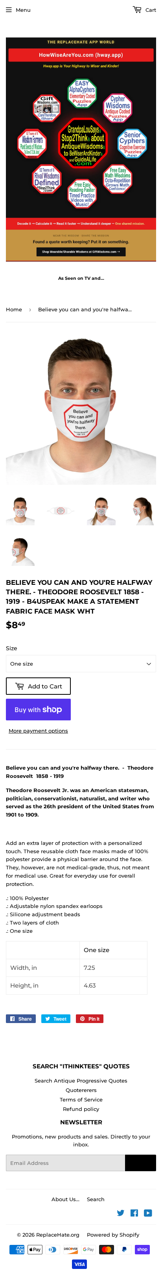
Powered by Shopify (113, 1234)
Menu (23, 10)
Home (14, 309)
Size (11, 648)
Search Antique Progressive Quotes (81, 1080)
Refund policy (81, 1109)
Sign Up (140, 1163)
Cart (150, 10)
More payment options (38, 730)
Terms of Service (81, 1099)
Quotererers (81, 1090)
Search (96, 1199)
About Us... (65, 1199)
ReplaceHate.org (57, 1234)
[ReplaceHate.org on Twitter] (121, 1214)
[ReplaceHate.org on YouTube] (148, 1214)
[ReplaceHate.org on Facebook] (134, 1214)
